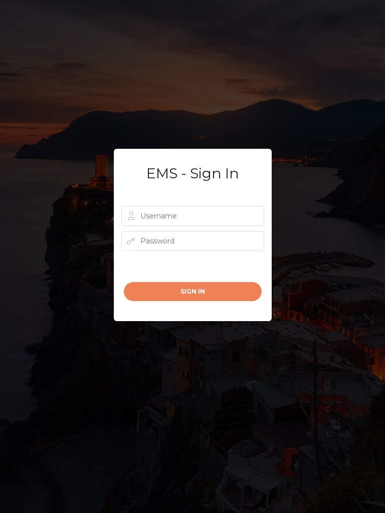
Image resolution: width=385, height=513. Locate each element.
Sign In (192, 291)
